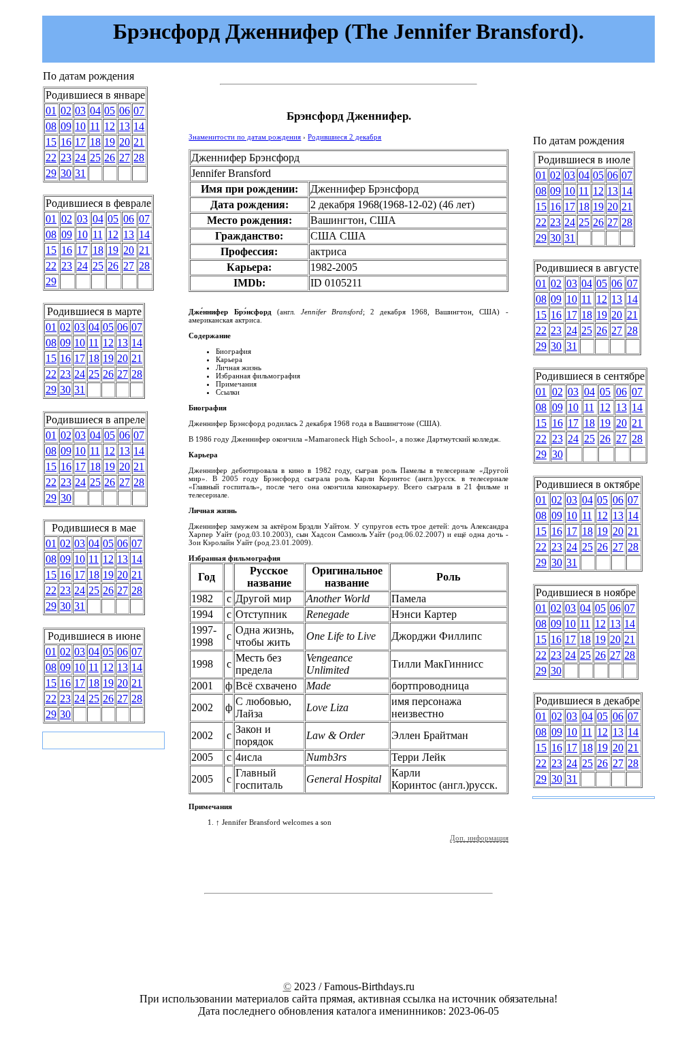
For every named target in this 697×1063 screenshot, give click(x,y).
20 (124, 142)
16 (66, 142)
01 (51, 110)
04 (95, 110)
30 (66, 173)
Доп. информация (479, 838)
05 (109, 110)
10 (80, 126)
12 (109, 126)
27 (124, 157)
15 (51, 142)
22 (51, 157)
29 (51, 173)
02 (66, 110)
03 (80, 110)
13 (124, 126)
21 (138, 142)
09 (66, 126)
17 (80, 142)
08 (51, 126)
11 (95, 126)
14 (138, 126)
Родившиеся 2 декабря (344, 137)
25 (95, 157)
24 (80, 157)
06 (124, 110)
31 (80, 173)
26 (109, 157)
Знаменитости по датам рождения (245, 137)
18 (95, 142)
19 (109, 142)
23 (66, 157)
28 (138, 157)
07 (138, 110)
